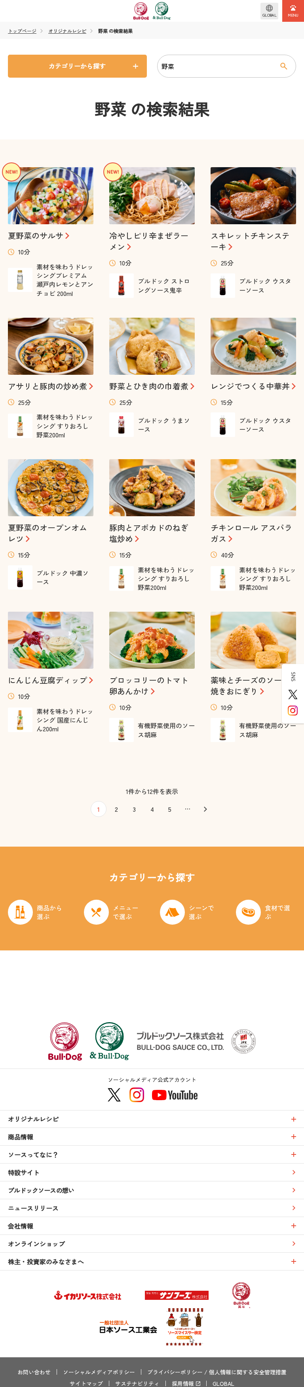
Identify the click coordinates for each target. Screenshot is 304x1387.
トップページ (22, 31)
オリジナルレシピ (67, 31)
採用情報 (183, 1383)
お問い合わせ (34, 1372)
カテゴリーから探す (77, 66)
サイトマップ (86, 1383)
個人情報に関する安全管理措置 (248, 1372)
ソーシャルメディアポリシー (99, 1372)
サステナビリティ (137, 1383)
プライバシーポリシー (175, 1372)
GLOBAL (223, 1383)
